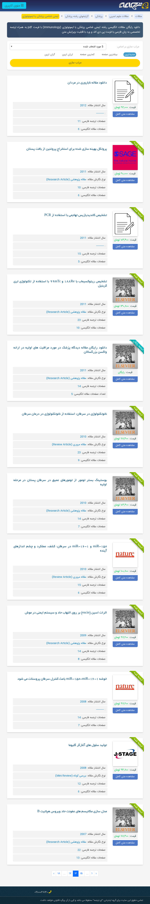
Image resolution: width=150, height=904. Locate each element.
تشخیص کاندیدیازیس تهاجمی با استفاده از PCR (75, 215)
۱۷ (70, 873)
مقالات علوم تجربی (119, 16)
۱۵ (81, 873)
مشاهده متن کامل (125, 114)
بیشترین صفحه (109, 54)
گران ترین (50, 54)
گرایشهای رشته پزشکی (76, 16)
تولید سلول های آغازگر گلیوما (88, 745)
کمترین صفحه (87, 54)
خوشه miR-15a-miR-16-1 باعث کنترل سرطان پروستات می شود (62, 679)
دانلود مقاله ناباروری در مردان (87, 83)
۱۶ (76, 873)
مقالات (138, 16)
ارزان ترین (67, 54)
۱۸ (59, 873)
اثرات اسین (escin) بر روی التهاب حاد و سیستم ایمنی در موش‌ (66, 613)
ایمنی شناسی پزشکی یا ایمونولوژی (40, 16)
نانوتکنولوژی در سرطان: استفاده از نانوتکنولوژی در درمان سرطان (64, 414)
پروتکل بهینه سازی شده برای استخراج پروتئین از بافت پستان (66, 149)
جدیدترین (130, 54)
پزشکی (99, 16)
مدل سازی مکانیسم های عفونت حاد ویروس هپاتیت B (72, 811)
